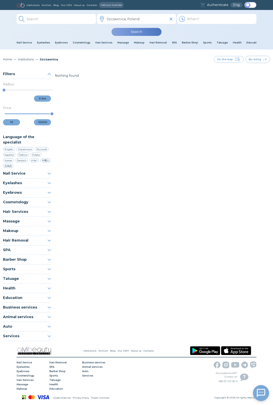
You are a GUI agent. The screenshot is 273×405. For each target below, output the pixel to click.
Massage (11, 221)
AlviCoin (46, 5)
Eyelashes (12, 183)
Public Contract (100, 397)
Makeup (10, 231)
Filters (9, 74)
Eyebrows (12, 192)
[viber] (253, 364)
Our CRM (66, 5)
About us (79, 5)
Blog (56, 5)
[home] (21, 5)
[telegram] (244, 365)
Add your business (111, 4)
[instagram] (225, 365)
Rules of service (62, 397)
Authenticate (217, 5)
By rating (255, 59)
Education (12, 298)
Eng (236, 5)
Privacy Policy (81, 397)
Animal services (18, 317)
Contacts (92, 5)
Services (11, 336)
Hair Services (15, 211)
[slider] (4, 90)
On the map (225, 59)
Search (136, 32)
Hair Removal (15, 240)
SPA (7, 250)
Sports (9, 269)
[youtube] (235, 365)
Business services (20, 307)
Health (9, 288)
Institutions (33, 5)
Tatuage (11, 278)
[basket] (202, 5)
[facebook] (217, 365)
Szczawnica (49, 59)
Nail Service (14, 173)
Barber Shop (15, 259)
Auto (7, 326)
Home (7, 59)
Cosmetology (15, 202)
